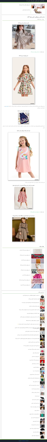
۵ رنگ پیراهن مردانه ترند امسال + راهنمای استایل (32, 331)
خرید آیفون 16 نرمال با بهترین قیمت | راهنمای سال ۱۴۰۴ (31, 345)
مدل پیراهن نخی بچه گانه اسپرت (25, 285)
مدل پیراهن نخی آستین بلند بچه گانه (24, 280)
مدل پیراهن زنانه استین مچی (35, 417)
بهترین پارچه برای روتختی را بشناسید (34, 306)
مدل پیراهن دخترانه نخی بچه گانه (25, 265)
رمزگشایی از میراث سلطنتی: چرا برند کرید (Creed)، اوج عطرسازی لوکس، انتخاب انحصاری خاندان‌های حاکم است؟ (27, 328)
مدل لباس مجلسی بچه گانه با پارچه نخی (33, 349)
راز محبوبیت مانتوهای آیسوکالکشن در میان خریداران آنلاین (31, 295)
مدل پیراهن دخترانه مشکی (35, 435)
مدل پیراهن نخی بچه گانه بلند (25, 260)
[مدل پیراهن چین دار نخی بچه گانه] (37, 256)
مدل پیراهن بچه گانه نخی (26, 275)
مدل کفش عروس (37, 410)
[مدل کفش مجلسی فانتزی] (38, 11)
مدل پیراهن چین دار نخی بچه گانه (25, 255)
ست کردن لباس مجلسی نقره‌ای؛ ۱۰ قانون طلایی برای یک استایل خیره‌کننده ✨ (28, 324)
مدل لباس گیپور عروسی (36, 421)
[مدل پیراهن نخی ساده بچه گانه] (37, 271)
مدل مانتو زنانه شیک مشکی (35, 403)
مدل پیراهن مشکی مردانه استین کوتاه (24, 4)
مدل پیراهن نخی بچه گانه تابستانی (25, 250)
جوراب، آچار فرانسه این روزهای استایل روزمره (33, 313)
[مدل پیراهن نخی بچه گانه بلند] (37, 261)
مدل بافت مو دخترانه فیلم (35, 363)
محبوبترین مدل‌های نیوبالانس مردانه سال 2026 (32, 320)
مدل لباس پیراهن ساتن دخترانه (35, 406)
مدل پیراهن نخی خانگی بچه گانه (35, 211)
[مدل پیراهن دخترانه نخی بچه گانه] (37, 266)
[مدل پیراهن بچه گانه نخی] (37, 276)
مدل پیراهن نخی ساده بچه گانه (25, 270)
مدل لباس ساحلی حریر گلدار (35, 392)
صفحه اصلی (42, 1)
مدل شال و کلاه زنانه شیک (35, 399)
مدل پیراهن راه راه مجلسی (35, 356)
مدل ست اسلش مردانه (36, 381)
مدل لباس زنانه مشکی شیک (35, 424)
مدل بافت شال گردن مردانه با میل (34, 428)
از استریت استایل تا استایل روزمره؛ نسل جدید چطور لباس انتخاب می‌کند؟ (29, 309)
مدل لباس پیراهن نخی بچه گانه (35, 51)
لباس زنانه (32, 1)
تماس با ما (28, 1)
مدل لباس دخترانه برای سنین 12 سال (34, 385)
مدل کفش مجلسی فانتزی (26, 9)
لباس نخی (6, 106)
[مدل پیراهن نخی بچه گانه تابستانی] (37, 251)
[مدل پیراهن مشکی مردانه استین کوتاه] (38, 6)
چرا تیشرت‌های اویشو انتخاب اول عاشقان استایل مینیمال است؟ (30, 302)
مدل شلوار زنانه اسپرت (36, 367)
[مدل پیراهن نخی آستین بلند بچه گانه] (37, 281)
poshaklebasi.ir (24, 440)
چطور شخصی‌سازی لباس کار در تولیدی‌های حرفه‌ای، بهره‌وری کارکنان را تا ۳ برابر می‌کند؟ (27, 338)
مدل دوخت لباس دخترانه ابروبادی (34, 374)
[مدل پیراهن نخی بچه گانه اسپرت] (37, 286)
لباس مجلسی (37, 1)
